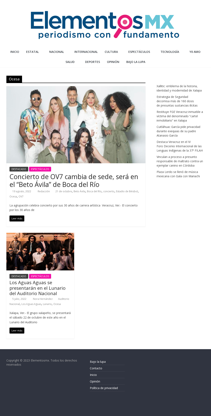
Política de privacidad (104, 388)
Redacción (44, 191)
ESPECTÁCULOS (139, 52)
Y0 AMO (195, 52)
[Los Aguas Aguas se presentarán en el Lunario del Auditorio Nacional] (40, 235)
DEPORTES (92, 62)
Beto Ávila (79, 191)
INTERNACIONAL (86, 52)
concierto (108, 191)
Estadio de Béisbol (127, 191)
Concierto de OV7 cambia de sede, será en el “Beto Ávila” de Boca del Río (73, 180)
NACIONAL (56, 52)
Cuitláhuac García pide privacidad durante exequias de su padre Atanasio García (178, 131)
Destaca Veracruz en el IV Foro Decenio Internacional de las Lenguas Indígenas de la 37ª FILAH (180, 146)
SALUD (70, 62)
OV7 (21, 196)
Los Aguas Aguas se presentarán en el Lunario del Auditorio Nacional (37, 287)
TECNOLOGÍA (170, 52)
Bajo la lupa (135, 62)
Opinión (95, 381)
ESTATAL (32, 52)
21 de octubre (63, 191)
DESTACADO (19, 169)
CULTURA (111, 52)
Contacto (96, 368)
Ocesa (13, 196)
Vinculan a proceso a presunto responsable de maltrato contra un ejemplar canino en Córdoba (180, 161)
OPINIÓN (113, 62)
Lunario (47, 304)
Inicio (14, 52)
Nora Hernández (43, 299)
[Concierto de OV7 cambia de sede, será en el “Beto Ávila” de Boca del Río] (75, 88)
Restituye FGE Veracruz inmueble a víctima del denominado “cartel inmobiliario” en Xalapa (180, 116)
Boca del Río (94, 191)
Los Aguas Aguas (31, 304)
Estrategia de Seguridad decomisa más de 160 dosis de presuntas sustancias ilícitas (177, 101)
